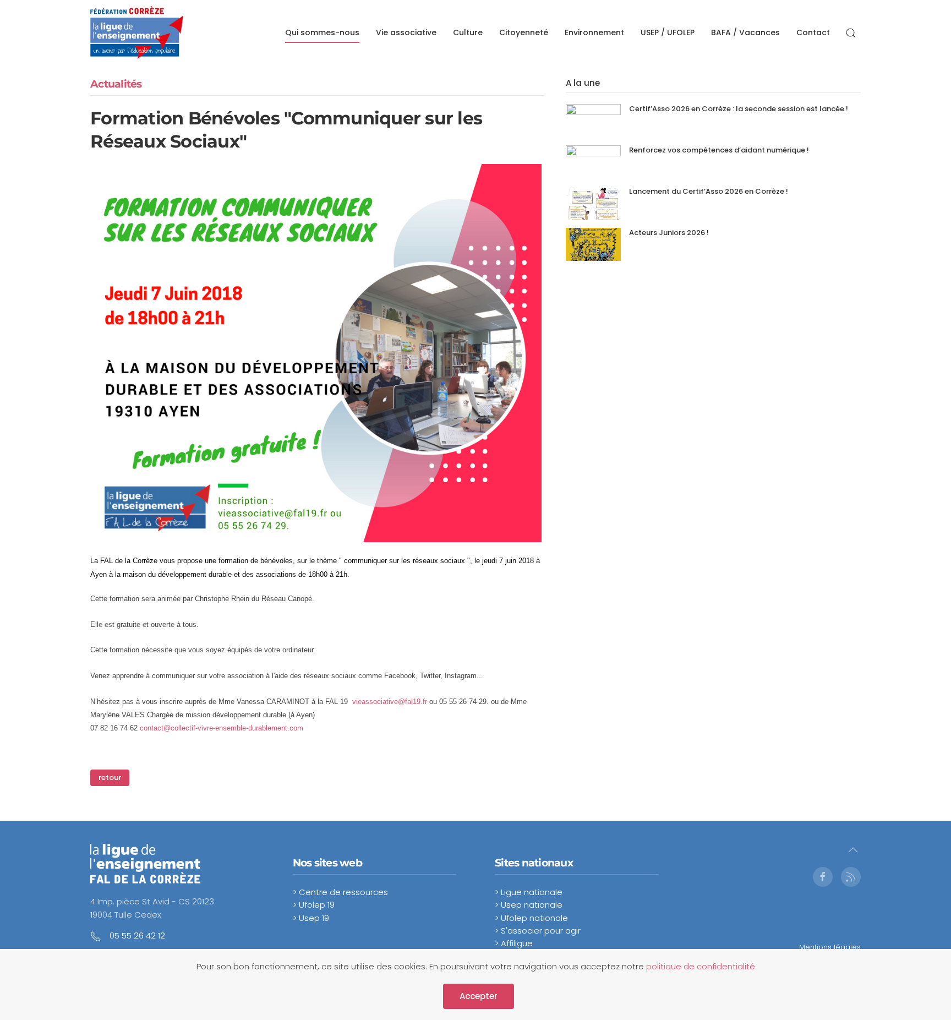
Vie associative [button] (406, 32)
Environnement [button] (594, 32)
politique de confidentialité (700, 966)
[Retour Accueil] (136, 33)
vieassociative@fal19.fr (389, 701)
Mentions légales (830, 947)
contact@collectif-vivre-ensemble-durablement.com (221, 728)
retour (110, 777)
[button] (851, 33)
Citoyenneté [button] (523, 32)
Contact (813, 32)
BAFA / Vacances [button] (745, 32)
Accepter (479, 996)
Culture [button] (468, 32)
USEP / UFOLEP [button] (668, 32)
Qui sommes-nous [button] (322, 32)
